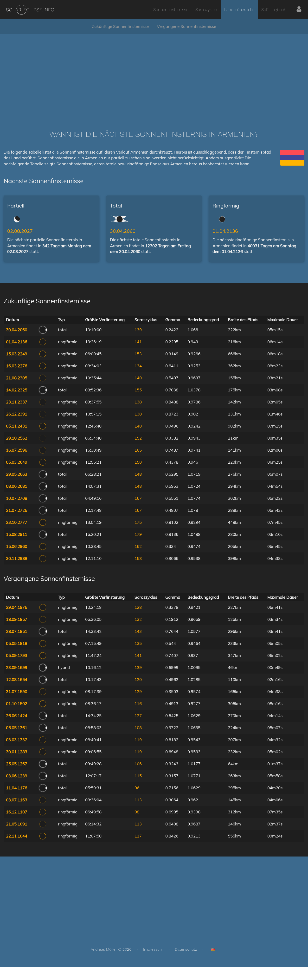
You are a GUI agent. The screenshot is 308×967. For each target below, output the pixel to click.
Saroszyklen (206, 9)
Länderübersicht (239, 9)
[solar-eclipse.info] (30, 9)
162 (138, 546)
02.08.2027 (20, 231)
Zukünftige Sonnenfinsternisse (120, 26)
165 (138, 450)
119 (138, 739)
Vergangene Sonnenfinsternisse (186, 26)
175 (138, 522)
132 (138, 619)
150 (138, 462)
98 (137, 811)
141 (138, 341)
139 (138, 329)
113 (138, 799)
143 (138, 631)
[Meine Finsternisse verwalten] (299, 9)
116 (138, 703)
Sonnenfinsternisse (170, 9)
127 (138, 715)
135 (138, 643)
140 (138, 377)
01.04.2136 (225, 231)
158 (138, 558)
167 (138, 498)
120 (138, 679)
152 (138, 438)
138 (138, 401)
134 (138, 365)
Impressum (153, 949)
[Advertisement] (154, 74)
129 (138, 691)
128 (138, 607)
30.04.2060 (122, 231)
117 (138, 835)
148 (138, 474)
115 (138, 775)
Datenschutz (186, 949)
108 (138, 727)
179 (138, 534)
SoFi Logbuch (273, 9)
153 (138, 353)
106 (138, 763)
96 (137, 787)
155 (138, 389)
